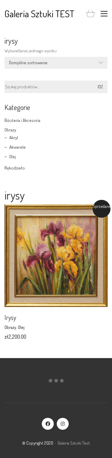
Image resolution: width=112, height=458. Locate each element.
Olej (12, 156)
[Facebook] (48, 424)
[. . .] (56, 382)
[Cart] (90, 14)
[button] (104, 14)
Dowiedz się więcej (21, 327)
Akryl (13, 137)
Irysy (10, 317)
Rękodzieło (14, 168)
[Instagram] (63, 424)
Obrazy (10, 130)
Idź (100, 86)
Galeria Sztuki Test (74, 443)
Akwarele (17, 147)
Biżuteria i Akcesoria (22, 120)
